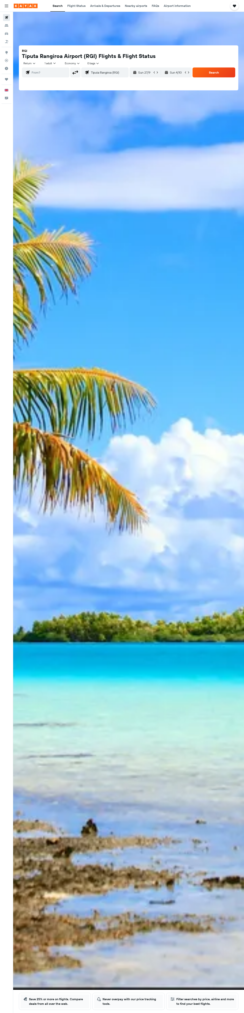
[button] (6, 6)
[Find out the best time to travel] (6, 68)
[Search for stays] (6, 25)
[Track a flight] (6, 60)
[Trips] (6, 79)
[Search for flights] (6, 17)
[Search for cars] (6, 33)
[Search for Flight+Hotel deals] (6, 41)
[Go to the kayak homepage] (26, 6)
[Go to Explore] (6, 52)
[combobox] (29, 63)
